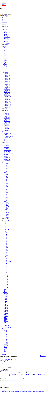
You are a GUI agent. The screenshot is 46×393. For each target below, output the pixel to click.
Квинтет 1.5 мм (6, 293)
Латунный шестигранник (6, 45)
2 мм (6, 166)
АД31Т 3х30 (5, 305)
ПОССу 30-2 (5, 344)
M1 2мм (5, 31)
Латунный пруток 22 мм (7, 84)
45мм (6, 241)
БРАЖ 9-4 (5, 134)
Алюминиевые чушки (5, 323)
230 (9, 375)
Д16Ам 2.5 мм (7, 213)
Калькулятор (3, 390)
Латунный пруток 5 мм (7, 74)
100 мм (6, 274)
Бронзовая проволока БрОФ (7, 151)
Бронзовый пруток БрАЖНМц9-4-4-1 (8, 136)
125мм (6, 250)
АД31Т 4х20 (5, 307)
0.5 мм (6, 163)
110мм (6, 248)
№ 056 (5, 56)
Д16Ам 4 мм (7, 215)
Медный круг (4, 27)
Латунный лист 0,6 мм (7, 113)
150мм (6, 252)
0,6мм (6, 67)
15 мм (6, 259)
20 (20, 374)
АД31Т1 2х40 (6, 302)
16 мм (6, 260)
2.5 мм (6, 177)
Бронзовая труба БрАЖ (7, 148)
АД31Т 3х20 (5, 304)
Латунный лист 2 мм (6, 119)
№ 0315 (5, 53)
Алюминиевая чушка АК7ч (7, 326)
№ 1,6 (5, 61)
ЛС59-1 (5, 71)
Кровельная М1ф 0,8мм (7, 37)
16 (15, 374)
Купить (1, 370)
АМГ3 (5, 290)
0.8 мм (6, 174)
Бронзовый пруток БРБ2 (7, 132)
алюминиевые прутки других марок (12, 380)
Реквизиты (3, 2)
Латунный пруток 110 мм (7, 102)
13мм (6, 232)
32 (28, 374)
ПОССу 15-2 (5, 345)
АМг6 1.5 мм (7, 203)
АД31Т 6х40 (5, 314)
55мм (6, 242)
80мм (6, 245)
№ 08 (5, 58)
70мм (6, 244)
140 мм (6, 278)
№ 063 (5, 57)
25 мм (6, 264)
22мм (6, 238)
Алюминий (3, 20)
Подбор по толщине (6, 257)
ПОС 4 (5, 337)
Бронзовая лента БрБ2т (7, 143)
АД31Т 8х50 (5, 318)
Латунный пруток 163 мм (7, 105)
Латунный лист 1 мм (6, 115)
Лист (3, 162)
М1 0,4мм (5, 34)
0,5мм (6, 68)
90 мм (6, 273)
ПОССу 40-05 (6, 339)
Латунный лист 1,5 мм (7, 116)
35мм (6, 239)
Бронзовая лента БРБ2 (7, 144)
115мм (6, 249)
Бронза (2, 131)
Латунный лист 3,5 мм (7, 121)
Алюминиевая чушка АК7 (7, 324)
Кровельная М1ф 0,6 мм (7, 41)
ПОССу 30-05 (6, 340)
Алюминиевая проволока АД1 (7, 219)
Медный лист (4, 24)
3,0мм (6, 66)
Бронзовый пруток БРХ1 (7, 137)
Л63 (4, 65)
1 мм (6, 164)
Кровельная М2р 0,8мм (7, 36)
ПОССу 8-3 (5, 346)
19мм (6, 235)
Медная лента (4, 29)
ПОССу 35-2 (5, 343)
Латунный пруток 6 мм (7, 75)
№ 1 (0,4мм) (5, 60)
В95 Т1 (5, 289)
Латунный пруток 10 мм (7, 77)
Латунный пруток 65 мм (7, 99)
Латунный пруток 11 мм (7, 78)
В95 (4, 256)
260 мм (6, 285)
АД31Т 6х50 (5, 315)
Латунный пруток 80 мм (7, 101)
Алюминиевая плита (5, 230)
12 (12, 374)
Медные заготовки (5, 44)
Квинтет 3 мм (6, 294)
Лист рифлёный (5, 292)
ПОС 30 (5, 335)
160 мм (6, 279)
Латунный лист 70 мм (6, 130)
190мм (6, 255)
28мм (6, 237)
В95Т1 (5, 224)
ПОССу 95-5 (5, 342)
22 (21, 374)
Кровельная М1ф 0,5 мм (7, 38)
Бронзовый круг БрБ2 (6, 154)
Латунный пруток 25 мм (7, 86)
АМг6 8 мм (7, 208)
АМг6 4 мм (7, 206)
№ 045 (5, 55)
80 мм (6, 272)
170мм (6, 253)
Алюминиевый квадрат (6, 227)
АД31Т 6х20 (5, 313)
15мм (6, 233)
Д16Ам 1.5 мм (7, 212)
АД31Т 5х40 (5, 311)
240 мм (6, 284)
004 (4, 139)
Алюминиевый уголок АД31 (7, 229)
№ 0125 (5, 49)
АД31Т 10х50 (6, 322)
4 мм (6, 179)
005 (4, 140)
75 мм (6, 271)
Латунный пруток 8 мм (7, 76)
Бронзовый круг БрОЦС (7, 155)
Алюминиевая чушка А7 (7, 325)
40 (34, 374)
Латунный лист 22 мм (6, 126)
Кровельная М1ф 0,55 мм (7, 39)
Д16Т (5, 231)
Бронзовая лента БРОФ (7, 145)
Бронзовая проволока (5, 149)
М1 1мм (5, 30)
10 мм (6, 171)
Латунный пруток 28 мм (7, 87)
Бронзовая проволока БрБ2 (7, 150)
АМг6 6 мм (7, 207)
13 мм (6, 258)
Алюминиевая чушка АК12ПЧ (8, 327)
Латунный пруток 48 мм (7, 93)
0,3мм (6, 69)
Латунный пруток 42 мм (7, 92)
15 (14, 374)
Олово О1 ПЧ (6, 330)
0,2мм (6, 70)
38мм (6, 240)
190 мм (6, 281)
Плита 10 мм (7, 288)
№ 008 (5, 47)
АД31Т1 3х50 (6, 306)
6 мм (6, 170)
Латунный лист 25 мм (6, 127)
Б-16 (4, 349)
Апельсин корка (6, 296)
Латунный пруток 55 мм (7, 98)
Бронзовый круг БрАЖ (7, 156)
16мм (6, 234)
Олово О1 (5, 329)
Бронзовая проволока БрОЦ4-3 (8, 153)
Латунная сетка (5, 46)
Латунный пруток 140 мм (7, 103)
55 (44, 374)
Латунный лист (5, 111)
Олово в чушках (5, 352)
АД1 (4, 172)
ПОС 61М (5, 333)
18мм (6, 236)
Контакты (3, 21)
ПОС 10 (5, 336)
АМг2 (5, 182)
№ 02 (5, 51)
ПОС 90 (5, 331)
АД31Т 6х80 (5, 316)
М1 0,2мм (5, 35)
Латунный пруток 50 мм (7, 97)
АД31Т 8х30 (5, 317)
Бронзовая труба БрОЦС (7, 147)
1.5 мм (6, 176)
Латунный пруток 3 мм (7, 73)
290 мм (6, 287)
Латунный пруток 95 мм (7, 107)
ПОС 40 (5, 334)
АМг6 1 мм (7, 202)
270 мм (6, 286)
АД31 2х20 (5, 299)
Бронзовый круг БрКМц (7, 159)
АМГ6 (5, 222)
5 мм (6, 169)
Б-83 (4, 350)
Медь (2, 18)
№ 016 (5, 50)
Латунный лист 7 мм (6, 123)
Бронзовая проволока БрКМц (7, 152)
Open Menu (2, 17)
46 (39, 374)
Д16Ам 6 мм (7, 216)
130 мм (6, 277)
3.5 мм (6, 168)
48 (40, 374)
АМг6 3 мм (7, 205)
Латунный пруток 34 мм (7, 89)
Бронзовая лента (5, 142)
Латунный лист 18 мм (6, 125)
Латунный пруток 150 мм (7, 104)
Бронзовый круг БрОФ (7, 157)
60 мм (6, 269)
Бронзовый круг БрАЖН (7, 158)
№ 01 (5, 48)
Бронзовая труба (5, 146)
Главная (2, 359)
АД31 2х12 (5, 297)
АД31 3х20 (5, 303)
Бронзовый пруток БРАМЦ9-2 (7, 133)
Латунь (2, 19)
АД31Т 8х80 (5, 320)
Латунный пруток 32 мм (7, 88)
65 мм (6, 270)
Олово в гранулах (5, 353)
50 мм (6, 268)
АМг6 (5, 201)
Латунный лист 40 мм (6, 128)
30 (27, 374)
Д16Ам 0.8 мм (7, 210)
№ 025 (5, 52)
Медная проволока (5, 26)
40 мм (6, 267)
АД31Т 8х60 (5, 319)
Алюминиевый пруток (5, 220)
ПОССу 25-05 (6, 341)
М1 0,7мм (5, 33)
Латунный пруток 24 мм (7, 85)
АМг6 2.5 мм (7, 204)
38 (33, 374)
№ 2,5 (5, 62)
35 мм (6, 266)
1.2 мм (6, 165)
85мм (6, 246)
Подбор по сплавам (8, 261)
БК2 (4, 351)
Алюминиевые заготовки (6, 218)
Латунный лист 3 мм (6, 120)
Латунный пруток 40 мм (7, 91)
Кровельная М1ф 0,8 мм (7, 42)
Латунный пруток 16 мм (7, 81)
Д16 (4, 221)
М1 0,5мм (5, 32)
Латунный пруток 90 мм (7, 106)
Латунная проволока (5, 110)
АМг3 (5, 191)
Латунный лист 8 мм (6, 124)
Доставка (3, 1)
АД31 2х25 (5, 301)
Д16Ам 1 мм (7, 211)
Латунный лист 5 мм (6, 122)
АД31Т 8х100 (6, 321)
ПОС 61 (5, 332)
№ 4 (4, 63)
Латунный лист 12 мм (6, 117)
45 (38, 374)
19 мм (6, 262)
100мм (6, 247)
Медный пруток (5, 28)
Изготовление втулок (6, 160)
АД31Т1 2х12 (6, 298)
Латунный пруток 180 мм (7, 94)
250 (12, 375)
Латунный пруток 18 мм (7, 82)
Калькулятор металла (4, 3)
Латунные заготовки (5, 72)
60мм (6, 243)
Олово (2, 328)
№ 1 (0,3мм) (5, 59)
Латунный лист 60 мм (6, 129)
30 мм (6, 265)
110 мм (6, 275)
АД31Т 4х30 (5, 308)
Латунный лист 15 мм (6, 118)
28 (26, 374)
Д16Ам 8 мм (7, 217)
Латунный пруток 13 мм (7, 79)
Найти (7, 16)
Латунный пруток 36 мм (7, 90)
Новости (3, 4)
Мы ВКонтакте (3, 388)
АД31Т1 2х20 (6, 300)
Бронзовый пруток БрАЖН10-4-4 (8, 135)
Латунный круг (5, 108)
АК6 (4, 226)
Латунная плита (5, 64)
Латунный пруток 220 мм (7, 96)
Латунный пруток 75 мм (7, 100)
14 (13, 374)
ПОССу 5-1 (5, 347)
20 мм (6, 263)
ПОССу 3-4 (5, 348)
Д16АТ (5, 173)
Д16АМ (5, 209)
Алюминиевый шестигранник (6, 228)
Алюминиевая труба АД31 (7, 291)
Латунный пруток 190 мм (7, 95)
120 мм (6, 276)
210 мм (6, 282)
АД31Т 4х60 (5, 310)
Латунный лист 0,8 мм (7, 114)
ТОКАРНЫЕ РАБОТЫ (4, 22)
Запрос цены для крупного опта (5, 370)
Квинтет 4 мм (6, 295)
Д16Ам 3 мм (7, 214)
